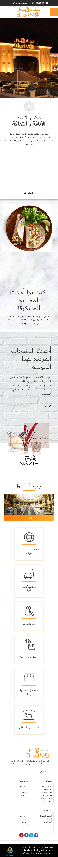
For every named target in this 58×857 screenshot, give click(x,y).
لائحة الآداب (48, 801)
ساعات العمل (47, 789)
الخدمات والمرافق (46, 792)
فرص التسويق (47, 795)
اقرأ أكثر (48, 406)
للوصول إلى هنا (47, 786)
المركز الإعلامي (47, 822)
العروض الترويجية (46, 816)
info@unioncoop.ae (19, 3)
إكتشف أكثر (29, 193)
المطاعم (25, 792)
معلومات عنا (23, 786)
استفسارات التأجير (46, 798)
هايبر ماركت (24, 795)
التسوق (25, 789)
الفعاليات (49, 819)
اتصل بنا (25, 798)
